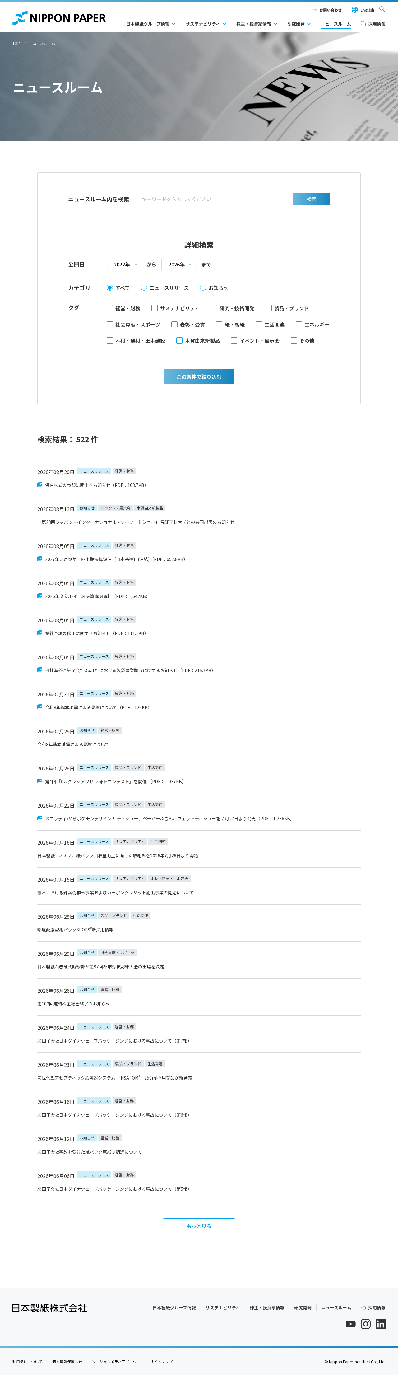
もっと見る (199, 1226)
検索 (312, 199)
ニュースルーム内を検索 (98, 199)
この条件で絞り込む (199, 376)
